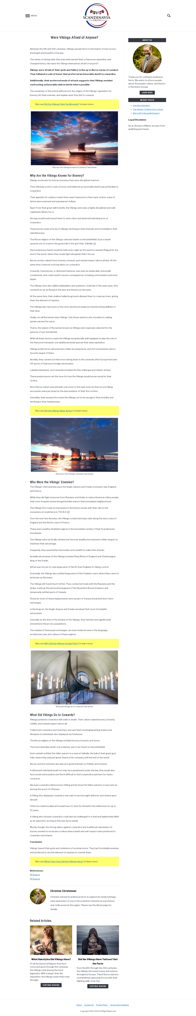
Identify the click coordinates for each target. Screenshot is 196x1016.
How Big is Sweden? (141, 106)
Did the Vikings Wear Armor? (58, 410)
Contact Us (89, 1005)
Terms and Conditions (119, 1005)
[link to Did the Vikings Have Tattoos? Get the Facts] (98, 940)
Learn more (147, 92)
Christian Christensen (63, 891)
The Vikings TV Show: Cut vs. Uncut (148, 109)
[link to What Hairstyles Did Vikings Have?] (51, 940)
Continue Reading (51, 985)
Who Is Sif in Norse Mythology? (146, 113)
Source (36, 874)
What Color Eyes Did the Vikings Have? (63, 861)
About (79, 1005)
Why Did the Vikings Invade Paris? (61, 643)
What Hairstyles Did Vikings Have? (51, 959)
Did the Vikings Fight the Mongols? (61, 104)
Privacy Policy (102, 1005)
